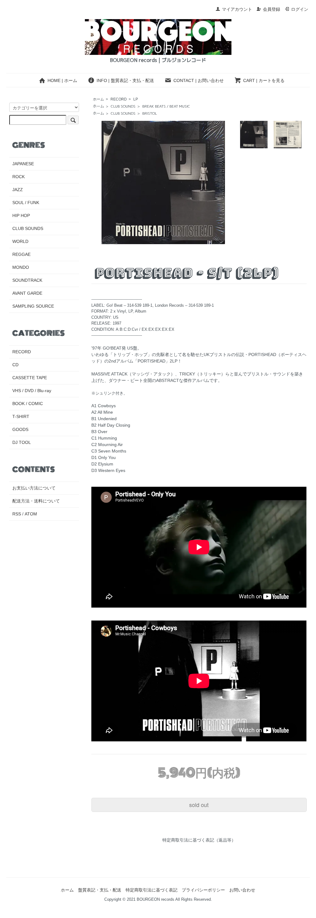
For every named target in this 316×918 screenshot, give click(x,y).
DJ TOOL (21, 442)
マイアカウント (237, 9)
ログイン (299, 9)
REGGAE (21, 254)
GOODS (20, 429)
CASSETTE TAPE (29, 377)
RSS (16, 513)
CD (15, 364)
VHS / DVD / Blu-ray (31, 390)
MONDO (20, 267)
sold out (199, 805)
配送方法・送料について (36, 500)
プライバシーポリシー (203, 889)
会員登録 (271, 9)
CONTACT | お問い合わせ (198, 80)
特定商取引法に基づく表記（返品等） (199, 840)
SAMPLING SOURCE (33, 306)
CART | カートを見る (264, 80)
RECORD (118, 99)
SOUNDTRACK (27, 280)
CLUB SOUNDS (123, 106)
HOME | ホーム (62, 80)
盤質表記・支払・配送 (99, 889)
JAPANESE (23, 163)
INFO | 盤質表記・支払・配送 (125, 80)
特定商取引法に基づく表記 (151, 889)
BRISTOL (149, 113)
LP (135, 99)
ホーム (98, 99)
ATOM (31, 513)
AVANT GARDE (27, 293)
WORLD (20, 241)
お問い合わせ (242, 889)
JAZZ (17, 189)
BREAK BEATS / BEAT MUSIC (166, 106)
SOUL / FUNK (25, 202)
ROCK (18, 176)
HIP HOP (21, 215)
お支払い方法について (34, 488)
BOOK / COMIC (27, 403)
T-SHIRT (20, 416)
